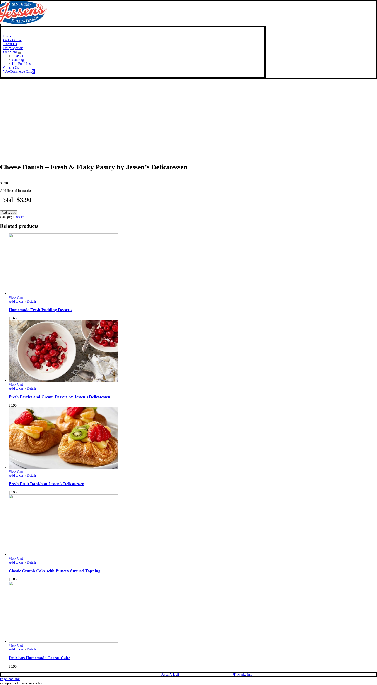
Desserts (20, 217)
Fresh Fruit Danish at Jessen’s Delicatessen (46, 483)
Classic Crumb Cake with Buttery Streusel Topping (54, 571)
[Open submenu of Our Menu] (19, 53)
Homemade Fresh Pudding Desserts (40, 309)
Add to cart (9, 212)
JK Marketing (242, 674)
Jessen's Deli (170, 674)
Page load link (10, 679)
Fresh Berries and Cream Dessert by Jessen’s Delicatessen (59, 397)
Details (31, 301)
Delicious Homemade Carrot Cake (39, 658)
